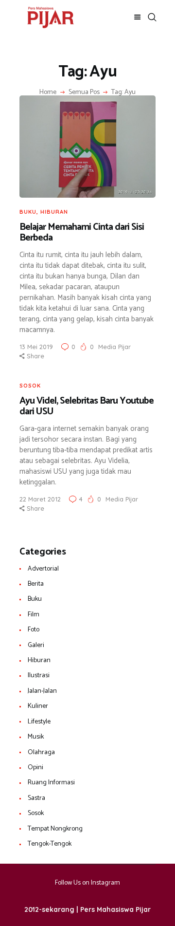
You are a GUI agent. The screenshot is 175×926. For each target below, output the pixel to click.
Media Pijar (114, 347)
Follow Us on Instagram (87, 883)
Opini (35, 767)
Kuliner (38, 706)
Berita (36, 584)
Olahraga (41, 752)
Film (33, 614)
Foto (33, 629)
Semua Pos (84, 92)
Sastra (36, 798)
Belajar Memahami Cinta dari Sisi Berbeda (81, 233)
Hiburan (54, 211)
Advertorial (43, 568)
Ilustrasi (39, 675)
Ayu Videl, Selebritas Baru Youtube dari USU (86, 407)
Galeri (36, 645)
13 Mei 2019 (36, 347)
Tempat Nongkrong (55, 828)
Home (47, 92)
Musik (36, 736)
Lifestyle (39, 721)
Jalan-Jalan (42, 691)
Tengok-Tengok (49, 844)
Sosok (30, 385)
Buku (27, 211)
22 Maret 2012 (40, 499)
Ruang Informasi (51, 782)
